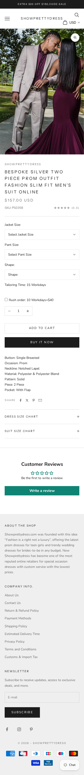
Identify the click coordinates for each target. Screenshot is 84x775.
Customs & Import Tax (21, 657)
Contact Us (13, 603)
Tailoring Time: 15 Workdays (25, 285)
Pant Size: (12, 245)
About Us (12, 595)
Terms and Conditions (20, 649)
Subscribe (22, 712)
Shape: (9, 265)
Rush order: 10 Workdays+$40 (31, 300)
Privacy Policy (14, 641)
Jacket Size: (13, 225)
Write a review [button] (42, 490)
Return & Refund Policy (22, 610)
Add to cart (42, 328)
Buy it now (42, 342)
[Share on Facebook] (20, 400)
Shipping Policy (16, 626)
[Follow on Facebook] (7, 729)
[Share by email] (40, 400)
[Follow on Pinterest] (31, 729)
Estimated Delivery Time (22, 634)
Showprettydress (23, 164)
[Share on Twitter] (27, 400)
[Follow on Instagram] (19, 729)
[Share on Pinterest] (33, 400)
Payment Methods (18, 618)
